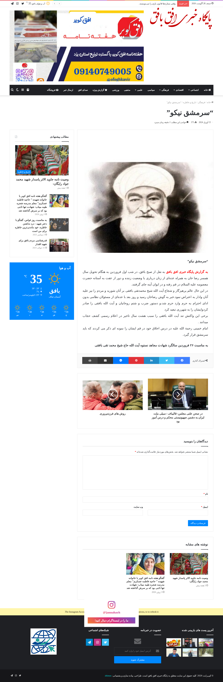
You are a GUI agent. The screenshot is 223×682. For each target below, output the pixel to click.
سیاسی (151, 90)
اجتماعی (195, 90)
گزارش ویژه (99, 90)
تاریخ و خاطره (189, 102)
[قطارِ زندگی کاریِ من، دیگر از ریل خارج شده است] (190, 652)
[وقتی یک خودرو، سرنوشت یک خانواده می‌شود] (190, 642)
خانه (206, 90)
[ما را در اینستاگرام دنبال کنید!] (111, 606)
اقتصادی (180, 90)
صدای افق (83, 90)
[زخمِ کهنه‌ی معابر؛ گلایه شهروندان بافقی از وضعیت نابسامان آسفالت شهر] (206, 652)
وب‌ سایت (138, 507)
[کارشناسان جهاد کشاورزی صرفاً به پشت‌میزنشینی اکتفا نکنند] (206, 642)
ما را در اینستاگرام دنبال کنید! (111, 620)
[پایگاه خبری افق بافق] (181, 18)
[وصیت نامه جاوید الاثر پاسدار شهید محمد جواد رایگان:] (189, 564)
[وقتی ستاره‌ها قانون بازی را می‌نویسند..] (173, 642)
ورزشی (115, 90)
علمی (140, 90)
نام (205, 494)
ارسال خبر (68, 90)
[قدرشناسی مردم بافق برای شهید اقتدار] (59, 245)
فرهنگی (165, 90)
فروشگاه (51, 90)
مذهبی (127, 90)
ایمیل (204, 507)
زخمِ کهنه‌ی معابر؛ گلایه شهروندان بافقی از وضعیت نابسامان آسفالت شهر (140, 3)
